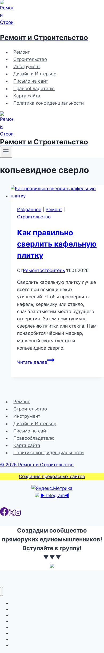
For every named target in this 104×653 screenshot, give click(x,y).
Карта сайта (26, 95)
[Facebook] (4, 514)
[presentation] (57, 192)
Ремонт (21, 52)
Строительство (30, 59)
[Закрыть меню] (1, 591)
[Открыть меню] (6, 152)
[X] (12, 514)
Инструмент (26, 66)
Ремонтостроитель (44, 270)
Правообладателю (34, 88)
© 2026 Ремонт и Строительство (37, 464)
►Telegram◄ (55, 495)
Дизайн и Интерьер (34, 73)
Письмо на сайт (30, 81)
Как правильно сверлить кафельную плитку (57, 244)
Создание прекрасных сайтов (52, 476)
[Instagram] (18, 514)
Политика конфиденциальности (48, 103)
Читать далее (35, 362)
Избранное (29, 209)
